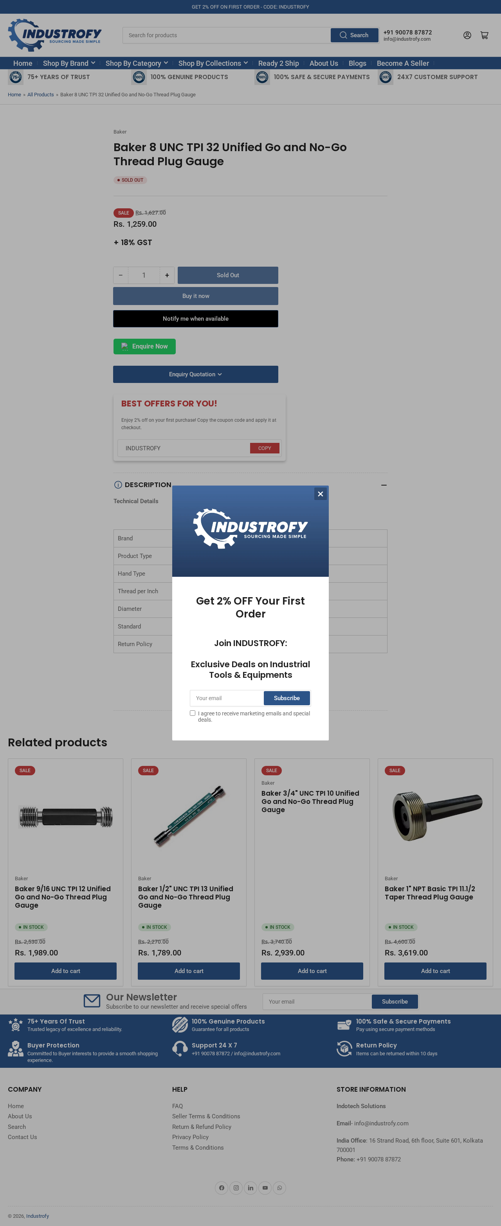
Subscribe (287, 698)
